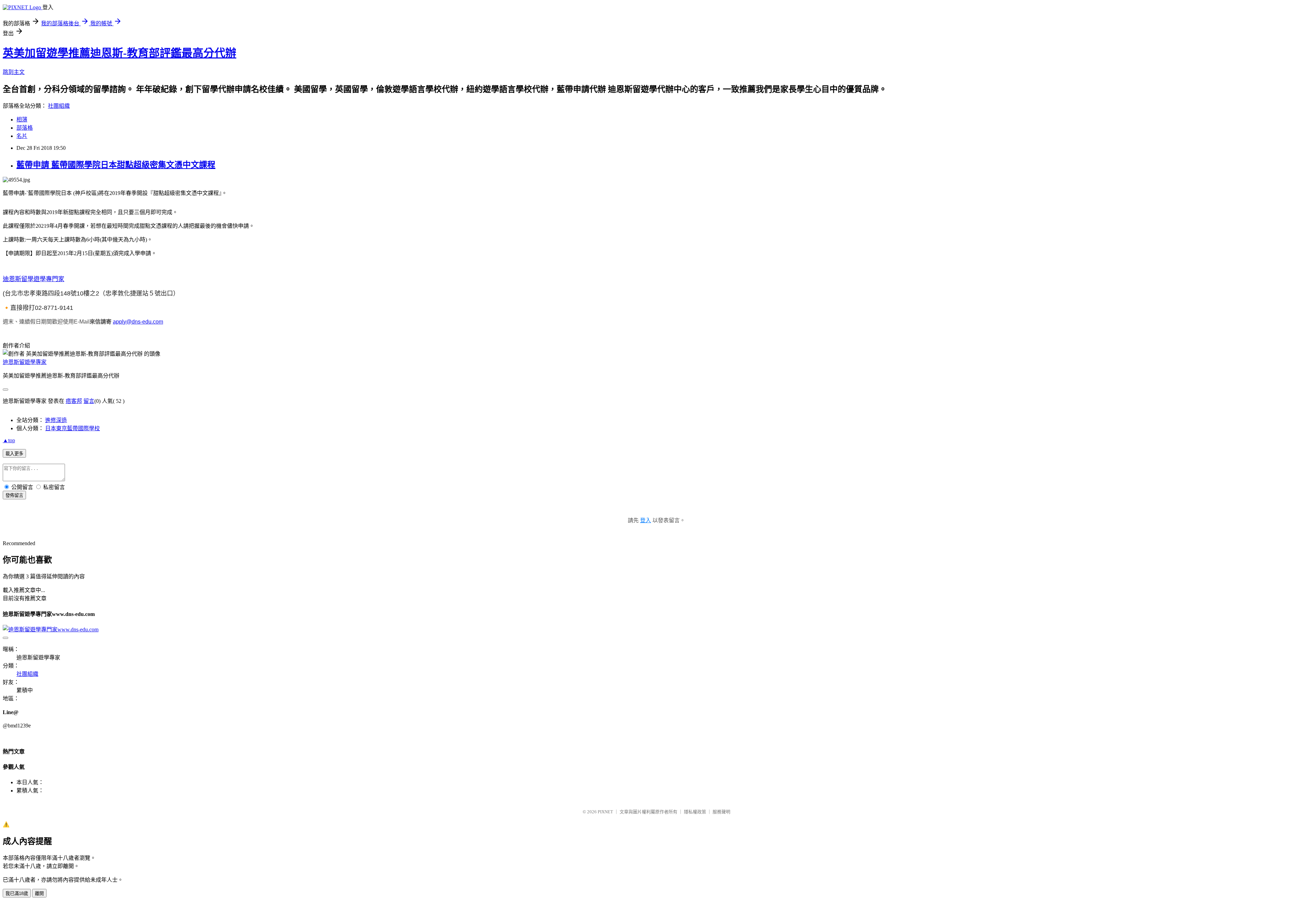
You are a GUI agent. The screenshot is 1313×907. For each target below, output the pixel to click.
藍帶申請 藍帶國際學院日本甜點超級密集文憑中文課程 (115, 164)
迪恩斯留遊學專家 (25, 362)
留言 (88, 401)
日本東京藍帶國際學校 (72, 428)
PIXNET (605, 811)
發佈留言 (14, 495)
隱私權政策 (695, 811)
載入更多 (14, 453)
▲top (9, 440)
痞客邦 (74, 401)
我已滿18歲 (16, 893)
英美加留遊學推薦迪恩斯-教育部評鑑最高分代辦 (119, 53)
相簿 (21, 119)
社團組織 (59, 106)
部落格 (24, 128)
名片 (21, 136)
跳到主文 (14, 72)
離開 (39, 893)
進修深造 (56, 420)
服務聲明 (721, 811)
